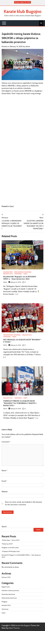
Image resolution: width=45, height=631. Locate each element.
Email (4, 481)
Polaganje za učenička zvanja (10, 547)
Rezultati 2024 (8, 274)
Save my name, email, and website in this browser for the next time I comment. (23, 503)
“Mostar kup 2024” (7, 544)
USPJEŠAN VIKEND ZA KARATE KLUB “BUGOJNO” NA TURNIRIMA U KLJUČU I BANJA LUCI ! (19, 403)
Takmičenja (18, 274)
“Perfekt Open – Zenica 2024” (11, 540)
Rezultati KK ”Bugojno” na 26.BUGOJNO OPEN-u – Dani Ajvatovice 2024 (19, 277)
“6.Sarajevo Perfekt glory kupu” (11, 551)
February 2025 (6, 577)
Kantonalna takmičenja (8, 594)
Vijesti (11, 206)
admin (27, 46)
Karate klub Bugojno (22, 11)
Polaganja (4, 601)
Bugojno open (8, 272)
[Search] (41, 23)
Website (5, 492)
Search (4, 526)
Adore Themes (14, 628)
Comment (6, 442)
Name (4, 471)
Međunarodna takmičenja (23, 272)
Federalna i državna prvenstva (10, 590)
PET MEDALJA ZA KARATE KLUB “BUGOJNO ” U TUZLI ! (22, 340)
